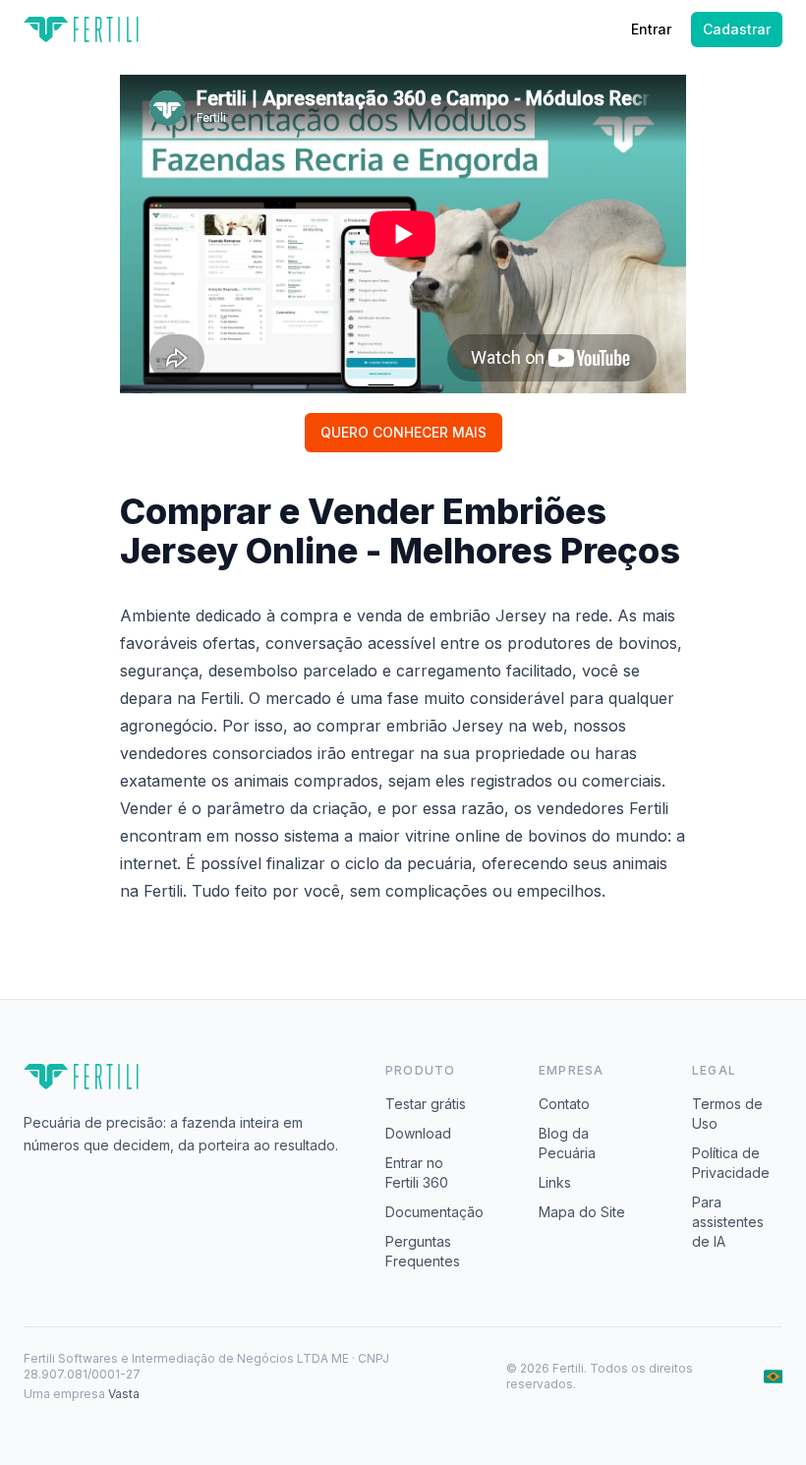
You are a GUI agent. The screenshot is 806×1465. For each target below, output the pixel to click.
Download (418, 1133)
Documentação (434, 1211)
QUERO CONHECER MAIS (403, 432)
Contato (564, 1103)
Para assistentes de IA (728, 1222)
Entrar (651, 29)
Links (555, 1182)
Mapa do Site (582, 1211)
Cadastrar (737, 29)
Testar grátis (425, 1103)
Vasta (124, 1393)
